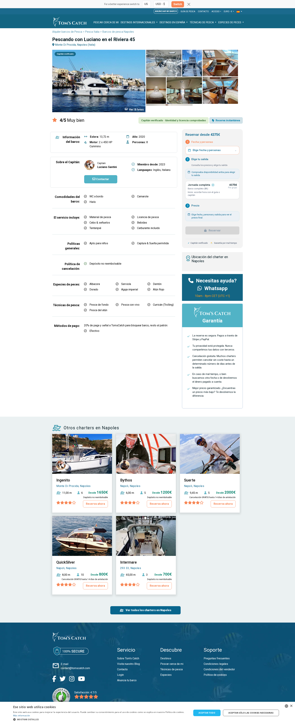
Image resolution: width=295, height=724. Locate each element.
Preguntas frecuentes (217, 658)
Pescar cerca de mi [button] (106, 22)
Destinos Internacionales (138, 22)
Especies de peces (230, 22)
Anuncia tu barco (127, 680)
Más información (21, 715)
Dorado (93, 289)
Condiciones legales (216, 664)
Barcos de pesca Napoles (118, 31)
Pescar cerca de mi (171, 664)
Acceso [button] (216, 11)
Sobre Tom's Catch (128, 658)
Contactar (102, 179)
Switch (177, 4)
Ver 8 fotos (134, 109)
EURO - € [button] (228, 11)
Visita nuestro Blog (128, 664)
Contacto (203, 11)
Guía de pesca (188, 11)
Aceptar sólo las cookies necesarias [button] (250, 712)
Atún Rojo (158, 289)
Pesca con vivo (130, 304)
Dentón (157, 284)
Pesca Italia (92, 31)
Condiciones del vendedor (219, 669)
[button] (239, 12)
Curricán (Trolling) (163, 304)
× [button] (291, 706)
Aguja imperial (129, 289)
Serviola (126, 284)
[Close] (189, 4)
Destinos (165, 658)
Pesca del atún (98, 310)
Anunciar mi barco (166, 11)
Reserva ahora (95, 503)
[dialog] (147, 713)
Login (120, 674)
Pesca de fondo (99, 304)
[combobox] (286, 706)
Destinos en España (173, 22)
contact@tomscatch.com (75, 668)
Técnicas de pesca (202, 22)
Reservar (214, 230)
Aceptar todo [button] (207, 712)
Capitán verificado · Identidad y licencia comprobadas (173, 120)
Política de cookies (215, 674)
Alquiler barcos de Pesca (67, 31)
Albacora (94, 284)
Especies (166, 674)
